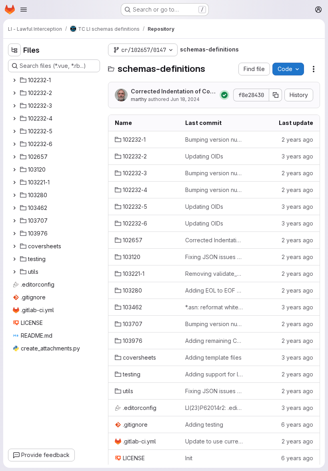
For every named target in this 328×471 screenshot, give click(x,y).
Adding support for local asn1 (214, 374)
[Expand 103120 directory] (14, 169)
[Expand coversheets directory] (14, 246)
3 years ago (297, 156)
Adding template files (213, 357)
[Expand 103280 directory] (14, 195)
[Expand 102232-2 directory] (14, 93)
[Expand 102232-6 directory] (14, 144)
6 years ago (297, 424)
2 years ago (297, 139)
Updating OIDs (204, 156)
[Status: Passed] (224, 95)
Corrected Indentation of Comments (173, 91)
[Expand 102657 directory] (14, 157)
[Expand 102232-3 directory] (14, 106)
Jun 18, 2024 (185, 99)
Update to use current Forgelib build (214, 441)
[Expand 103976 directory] (14, 233)
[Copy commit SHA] (275, 95)
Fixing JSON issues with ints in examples (214, 256)
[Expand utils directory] (14, 272)
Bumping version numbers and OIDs (214, 139)
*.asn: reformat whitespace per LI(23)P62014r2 (214, 307)
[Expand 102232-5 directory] (14, 131)
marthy (139, 99)
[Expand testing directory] (14, 259)
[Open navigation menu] (23, 9)
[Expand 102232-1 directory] (14, 80)
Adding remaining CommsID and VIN (214, 340)
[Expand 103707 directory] (14, 221)
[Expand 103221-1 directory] (14, 182)
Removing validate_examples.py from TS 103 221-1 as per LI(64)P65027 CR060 (214, 273)
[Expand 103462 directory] (14, 208)
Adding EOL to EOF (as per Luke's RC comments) (214, 290)
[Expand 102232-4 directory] (14, 118)
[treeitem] (55, 80)
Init (188, 458)
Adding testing (204, 424)
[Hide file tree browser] (14, 50)
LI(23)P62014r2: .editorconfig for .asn (214, 407)
